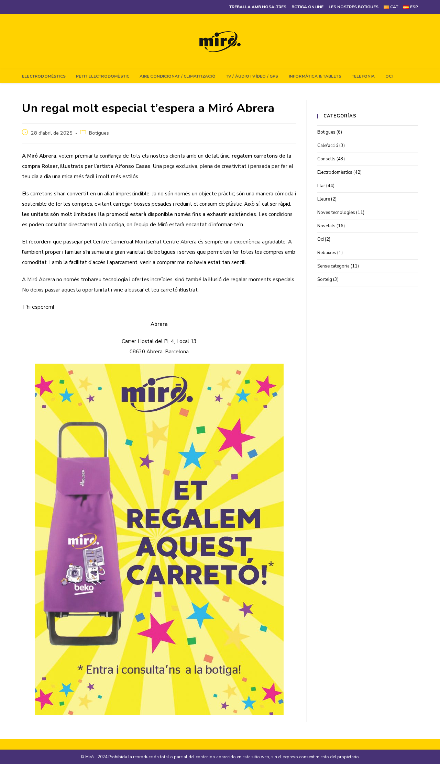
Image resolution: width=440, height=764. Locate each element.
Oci (320, 239)
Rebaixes (326, 253)
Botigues (99, 132)
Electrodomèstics (334, 172)
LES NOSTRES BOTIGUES (353, 7)
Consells (326, 159)
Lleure (323, 199)
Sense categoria (333, 266)
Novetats (326, 226)
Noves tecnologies (336, 212)
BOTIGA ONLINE (307, 7)
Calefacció (327, 145)
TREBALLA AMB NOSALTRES (257, 7)
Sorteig (324, 279)
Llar (321, 186)
